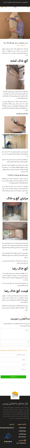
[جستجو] (6, 7)
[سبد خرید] (2, 7)
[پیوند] (15, 7)
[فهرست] (28, 7)
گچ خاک (26, 274)
